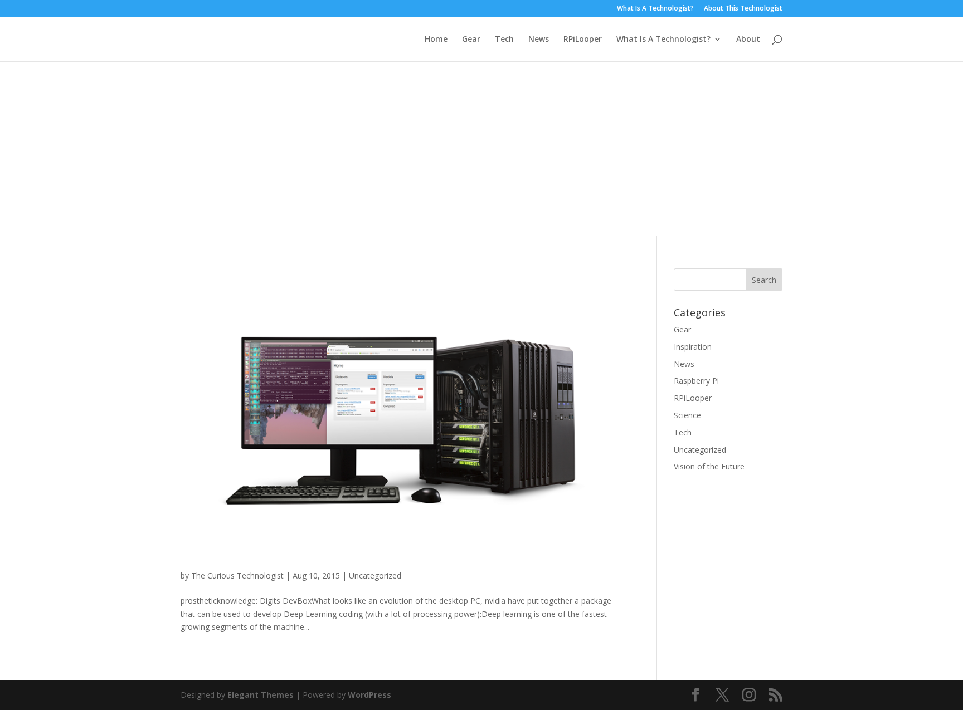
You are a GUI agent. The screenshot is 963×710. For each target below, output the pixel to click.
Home (436, 39)
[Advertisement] (481, 145)
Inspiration (693, 346)
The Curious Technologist (237, 575)
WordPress (369, 694)
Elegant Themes (260, 694)
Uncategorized (375, 575)
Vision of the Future (709, 466)
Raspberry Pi (696, 380)
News (538, 39)
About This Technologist (743, 9)
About (748, 39)
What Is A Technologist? (655, 9)
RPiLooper (582, 39)
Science (687, 415)
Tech (504, 39)
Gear (471, 39)
